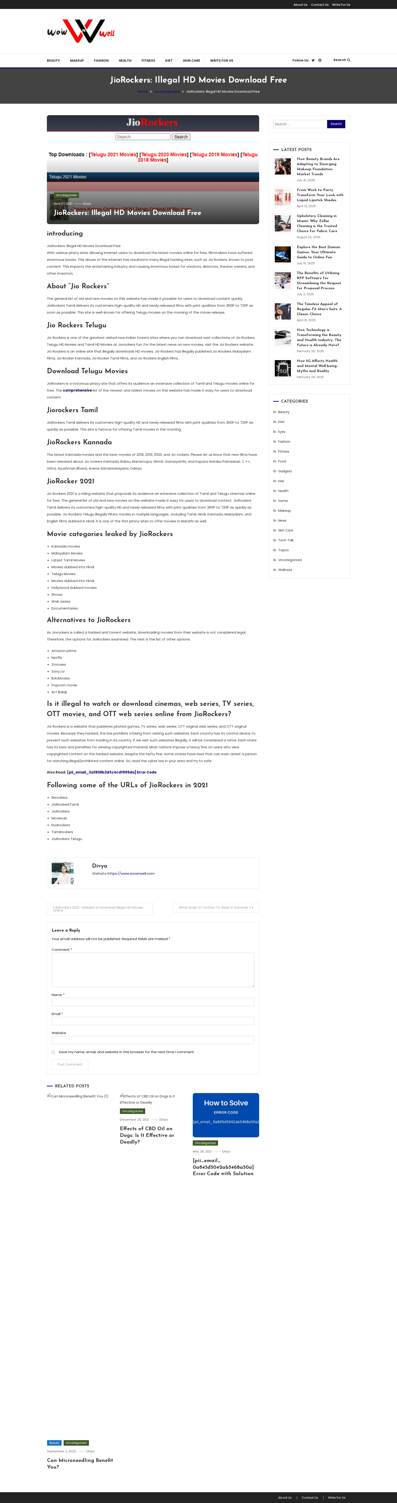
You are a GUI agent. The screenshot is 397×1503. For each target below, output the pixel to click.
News (282, 520)
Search (339, 60)
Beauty (53, 60)
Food (282, 461)
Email (57, 1013)
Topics (283, 550)
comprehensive (77, 390)
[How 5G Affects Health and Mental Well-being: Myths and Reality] (283, 368)
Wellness (285, 570)
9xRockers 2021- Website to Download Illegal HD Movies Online (98, 909)
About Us (300, 5)
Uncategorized (66, 195)
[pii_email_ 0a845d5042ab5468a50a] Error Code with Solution (223, 1167)
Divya (87, 203)
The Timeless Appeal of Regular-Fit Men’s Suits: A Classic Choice (319, 309)
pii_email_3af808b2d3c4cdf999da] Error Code (112, 772)
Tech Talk (286, 540)
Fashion (101, 60)
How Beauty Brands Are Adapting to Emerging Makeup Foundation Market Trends (318, 166)
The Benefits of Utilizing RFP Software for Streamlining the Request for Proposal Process (319, 280)
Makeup (77, 60)
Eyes (281, 431)
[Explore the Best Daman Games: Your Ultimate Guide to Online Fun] (283, 254)
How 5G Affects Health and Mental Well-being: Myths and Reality (317, 366)
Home (283, 500)
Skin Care (191, 60)
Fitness (148, 60)
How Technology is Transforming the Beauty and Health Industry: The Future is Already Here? (319, 337)
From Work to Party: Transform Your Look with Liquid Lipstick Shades (320, 195)
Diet (169, 60)
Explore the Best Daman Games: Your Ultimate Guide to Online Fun (318, 252)
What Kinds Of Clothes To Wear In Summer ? (215, 907)
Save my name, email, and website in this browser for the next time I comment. (127, 1051)
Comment (62, 949)
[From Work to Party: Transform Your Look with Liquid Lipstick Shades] (283, 197)
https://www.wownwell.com (131, 873)
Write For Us (341, 5)
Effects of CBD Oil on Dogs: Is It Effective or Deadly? (147, 1135)
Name (58, 994)
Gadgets (285, 471)
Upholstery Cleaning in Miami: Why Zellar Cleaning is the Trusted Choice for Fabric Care (317, 223)
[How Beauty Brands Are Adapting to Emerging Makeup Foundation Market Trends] (283, 166)
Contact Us (320, 5)
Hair (281, 481)
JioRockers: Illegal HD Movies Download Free (127, 213)
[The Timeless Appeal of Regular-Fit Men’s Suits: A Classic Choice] (283, 311)
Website (59, 1032)
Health (125, 60)
